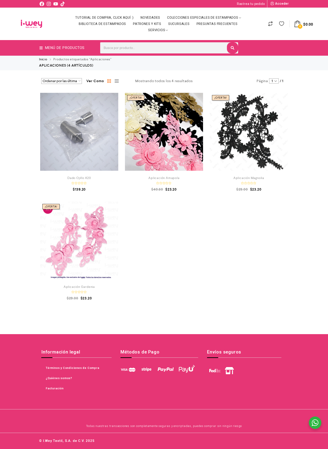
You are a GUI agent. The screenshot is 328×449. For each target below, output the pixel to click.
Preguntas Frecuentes (217, 24)
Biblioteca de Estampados (102, 24)
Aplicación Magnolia (248, 178)
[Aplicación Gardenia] (79, 241)
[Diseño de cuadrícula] (109, 81)
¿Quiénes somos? (59, 378)
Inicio (43, 59)
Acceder (282, 3)
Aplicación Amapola (163, 178)
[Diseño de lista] (116, 81)
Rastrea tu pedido (251, 4)
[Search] (232, 47)
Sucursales (179, 24)
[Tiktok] (62, 3)
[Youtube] (55, 3)
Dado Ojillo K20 (79, 178)
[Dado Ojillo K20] (79, 132)
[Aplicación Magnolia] (249, 132)
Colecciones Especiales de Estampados (202, 17)
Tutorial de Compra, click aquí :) (104, 17)
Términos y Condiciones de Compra (72, 368)
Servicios (156, 30)
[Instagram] (49, 3)
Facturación (55, 388)
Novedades (150, 17)
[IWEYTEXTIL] (31, 23)
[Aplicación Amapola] (164, 132)
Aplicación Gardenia (79, 287)
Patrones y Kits (147, 24)
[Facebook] (42, 3)
